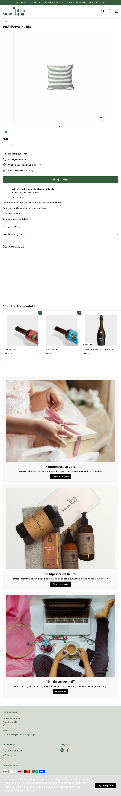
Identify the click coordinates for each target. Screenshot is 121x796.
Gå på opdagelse (60, 476)
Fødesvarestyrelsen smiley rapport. (20, 734)
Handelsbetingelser (12, 718)
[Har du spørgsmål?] (60, 636)
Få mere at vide (61, 584)
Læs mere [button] (31, 791)
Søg (5, 730)
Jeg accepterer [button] (105, 785)
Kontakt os (60, 691)
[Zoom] (101, 118)
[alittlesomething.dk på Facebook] (67, 750)
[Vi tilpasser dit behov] (60, 529)
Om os (6, 726)
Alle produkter (27, 306)
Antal (6, 138)
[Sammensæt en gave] (60, 421)
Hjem (5, 21)
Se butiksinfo (18, 197)
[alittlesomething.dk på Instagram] (62, 750)
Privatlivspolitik (10, 722)
